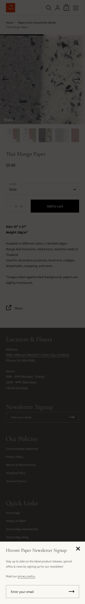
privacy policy (26, 576)
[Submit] (71, 591)
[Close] (78, 549)
